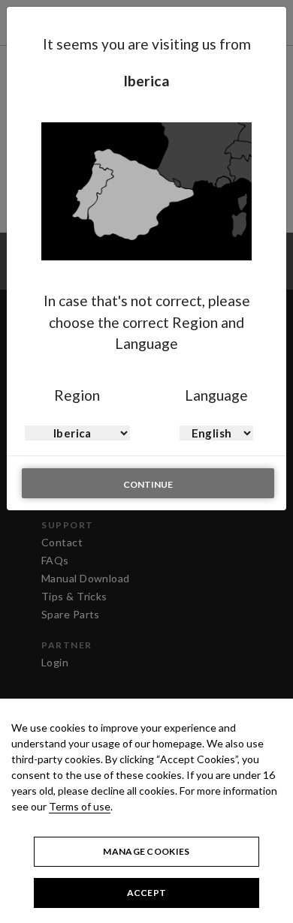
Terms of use (79, 806)
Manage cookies (146, 851)
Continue (148, 484)
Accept (147, 892)
